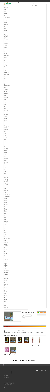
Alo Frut (4, 297)
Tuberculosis (5, 117)
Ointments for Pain (6, 41)
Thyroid (4, 33)
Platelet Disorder (5, 91)
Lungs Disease (5, 116)
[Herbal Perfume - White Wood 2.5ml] (13, 349)
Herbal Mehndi (5, 197)
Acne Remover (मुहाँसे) (6, 180)
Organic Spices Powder (6, 262)
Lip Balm (4, 176)
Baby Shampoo (5, 210)
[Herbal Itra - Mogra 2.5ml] (13, 340)
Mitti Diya (5, 140)
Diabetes (4, 18)
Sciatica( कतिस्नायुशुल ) (6, 39)
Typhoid (4, 49)
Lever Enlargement (6, 97)
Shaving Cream (5, 189)
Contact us (17, 0)
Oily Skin (5, 167)
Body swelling (5, 84)
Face (4, 218)
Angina (4, 26)
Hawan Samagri (5, 291)
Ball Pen (4, 303)
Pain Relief (5, 301)
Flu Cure (4, 51)
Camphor (4, 292)
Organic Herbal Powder (6, 272)
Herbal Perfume (5, 201)
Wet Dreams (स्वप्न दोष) (6, 65)
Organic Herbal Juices (6, 271)
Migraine (4, 76)
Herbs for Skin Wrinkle (6, 110)
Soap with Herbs (5, 150)
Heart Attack (5, 23)
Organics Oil (5, 269)
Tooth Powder (5, 154)
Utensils (4, 255)
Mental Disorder (5, 127)
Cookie (4, 247)
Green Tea (5, 241)
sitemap (18, 2)
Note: (4, 331)
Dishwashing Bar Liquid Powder (7, 238)
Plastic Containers (5, 253)
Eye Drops (5, 70)
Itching (4, 112)
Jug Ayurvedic (5, 304)
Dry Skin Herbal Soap (6, 148)
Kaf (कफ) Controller (6, 7)
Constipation (5, 9)
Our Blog (4, 306)
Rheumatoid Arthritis (6, 36)
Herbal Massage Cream (6, 164)
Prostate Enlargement (6, 62)
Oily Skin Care (5, 182)
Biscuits (4, 248)
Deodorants (5, 203)
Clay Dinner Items (5, 137)
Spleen (4, 80)
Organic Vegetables (6, 281)
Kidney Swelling (5, 102)
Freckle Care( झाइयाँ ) (6, 183)
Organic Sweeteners (6, 274)
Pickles (4, 229)
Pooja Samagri (5, 290)
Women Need (5, 213)
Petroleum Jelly (5, 187)
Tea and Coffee (5, 239)
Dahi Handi (5, 139)
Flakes (4, 236)
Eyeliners (5, 217)
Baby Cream (5, 208)
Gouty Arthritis (5, 37)
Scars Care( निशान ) (6, 184)
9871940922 (42, 312)
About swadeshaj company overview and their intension (7, 375)
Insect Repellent (5, 288)
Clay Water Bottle (5, 144)
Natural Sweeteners (6, 221)
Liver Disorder (5, 95)
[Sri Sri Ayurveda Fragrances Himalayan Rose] (33, 340)
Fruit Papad (5, 231)
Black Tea (5, 240)
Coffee (4, 246)
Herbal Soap (5, 147)
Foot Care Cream (5, 165)
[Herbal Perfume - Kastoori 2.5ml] (26, 340)
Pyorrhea (4, 125)
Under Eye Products (6, 181)
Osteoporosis (5, 42)
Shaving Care (5, 188)
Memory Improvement (6, 129)
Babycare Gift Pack (6, 211)
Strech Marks (5, 59)
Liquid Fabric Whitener (6, 284)
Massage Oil (5, 64)
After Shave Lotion (6, 190)
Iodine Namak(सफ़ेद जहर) (6, 259)
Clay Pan (5, 135)
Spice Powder (5, 226)
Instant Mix (5, 234)
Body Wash (5, 173)
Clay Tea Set (5, 141)
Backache (5, 38)
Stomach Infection (5, 120)
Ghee (4, 225)
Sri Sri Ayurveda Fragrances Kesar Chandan (39, 345)
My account (13, 371)
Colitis (4, 121)
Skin (4, 103)
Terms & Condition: (6, 329)
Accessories (5, 219)
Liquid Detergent (5, 285)
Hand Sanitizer (5, 289)
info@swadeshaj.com (33, 360)
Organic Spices (5, 261)
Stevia (4, 223)
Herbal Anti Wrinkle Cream (6, 162)
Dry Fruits (5, 232)
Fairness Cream (5, 161)
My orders (12, 372)
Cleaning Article (5, 282)
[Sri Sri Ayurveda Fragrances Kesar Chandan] (39, 340)
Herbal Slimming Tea (6, 245)
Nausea (4, 15)
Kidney (4, 100)
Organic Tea (5, 266)
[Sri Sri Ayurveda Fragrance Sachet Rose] (7, 349)
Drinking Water (5, 299)
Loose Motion (5, 11)
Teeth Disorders (5, 123)
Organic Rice (5, 264)
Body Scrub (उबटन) (6, 177)
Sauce (4, 228)
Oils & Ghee (5, 268)
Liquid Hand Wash (5, 287)
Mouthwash (5, 156)
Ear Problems (5, 99)
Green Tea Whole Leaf (6, 242)
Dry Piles (5, 78)
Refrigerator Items (5, 295)
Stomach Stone (5, 131)
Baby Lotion (5, 207)
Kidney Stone (5, 101)
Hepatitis (4, 96)
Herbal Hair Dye (5, 198)
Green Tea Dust (5, 243)
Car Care (4, 286)
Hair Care (5, 192)
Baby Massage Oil (6, 205)
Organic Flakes (5, 280)
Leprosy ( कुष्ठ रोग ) (5, 104)
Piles (4, 77)
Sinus (4, 115)
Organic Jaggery (5, 276)
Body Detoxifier (5, 30)
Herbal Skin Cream (6, 158)
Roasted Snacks (5, 249)
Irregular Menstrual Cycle (6, 55)
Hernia (4, 66)
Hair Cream (5, 199)
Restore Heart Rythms (6, 24)
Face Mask (5, 171)
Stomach (4, 119)
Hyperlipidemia (5, 94)
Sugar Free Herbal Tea (6, 244)
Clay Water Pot (5, 143)
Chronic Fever (5, 47)
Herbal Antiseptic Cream (6, 166)
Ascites (4, 83)
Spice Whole (5, 227)
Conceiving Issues (6, 57)
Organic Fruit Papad (6, 278)
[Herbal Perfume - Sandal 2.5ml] (20, 340)
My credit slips (12, 373)
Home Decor (5, 305)
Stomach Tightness (6, 14)
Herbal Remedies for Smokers (7, 85)
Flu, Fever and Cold (6, 45)
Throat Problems (5, 81)
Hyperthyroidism (5, 34)
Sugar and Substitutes (6, 222)
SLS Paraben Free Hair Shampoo (7, 194)
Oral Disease (5, 122)
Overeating (5, 16)
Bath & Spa (5, 146)
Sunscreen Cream (5, 160)
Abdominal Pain (5, 13)
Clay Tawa (5, 133)
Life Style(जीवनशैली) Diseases (7, 17)
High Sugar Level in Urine (6, 74)
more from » (28, 315)
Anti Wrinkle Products (6, 179)
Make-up (4, 215)
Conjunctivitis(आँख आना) (6, 72)
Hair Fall (4, 68)
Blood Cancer (5, 28)
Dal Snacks (5, 251)
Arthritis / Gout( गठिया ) (6, 35)
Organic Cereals (5, 263)
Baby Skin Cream (5, 209)
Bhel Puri (5, 250)
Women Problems (5, 53)
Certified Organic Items (6, 260)
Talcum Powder (5, 152)
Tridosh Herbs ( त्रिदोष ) (34, 5)
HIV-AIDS (5, 31)
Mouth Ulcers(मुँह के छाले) (6, 126)
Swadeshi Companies (6, 307)
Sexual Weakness (5, 56)
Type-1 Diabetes (5, 19)
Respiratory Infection (6, 114)
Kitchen (4, 220)
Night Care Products (6, 178)
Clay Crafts (5, 145)
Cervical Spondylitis (6, 44)
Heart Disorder (5, 21)
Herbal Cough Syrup (6, 52)
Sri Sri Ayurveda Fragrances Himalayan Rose (33, 345)
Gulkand (4, 230)
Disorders (5, 87)
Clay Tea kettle (5, 142)
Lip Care (4, 175)
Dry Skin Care (5, 185)
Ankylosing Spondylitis (6, 43)
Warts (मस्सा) (5, 108)
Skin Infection (5, 105)
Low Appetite (5, 12)
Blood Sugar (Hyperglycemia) (7, 20)
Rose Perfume (5, 202)
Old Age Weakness (6, 93)
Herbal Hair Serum (5, 200)
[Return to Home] (4, 309)
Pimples (4, 106)
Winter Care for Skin (6, 186)
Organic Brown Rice (6, 265)
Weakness (5, 79)
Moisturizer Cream (5, 159)
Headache (5, 75)
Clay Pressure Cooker (6, 136)
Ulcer (4, 32)
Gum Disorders (5, 124)
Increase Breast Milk (6, 58)
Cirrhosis (4, 98)
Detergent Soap (5, 283)
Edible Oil (5, 224)
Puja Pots (5, 293)
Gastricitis (5, 10)
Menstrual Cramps (5, 54)
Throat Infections (5, 82)
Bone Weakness (5, 40)
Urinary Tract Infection (6, 73)
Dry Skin (4, 163)
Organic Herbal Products (6, 270)
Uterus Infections (5, 61)
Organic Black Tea (6, 267)
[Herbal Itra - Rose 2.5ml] (7, 340)
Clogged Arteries (5, 22)
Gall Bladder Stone (6, 89)
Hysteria (4, 60)
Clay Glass (5, 138)
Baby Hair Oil (5, 206)
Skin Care (5, 157)
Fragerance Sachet (6, 204)
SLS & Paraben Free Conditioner (7, 196)
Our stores (5, 372)
